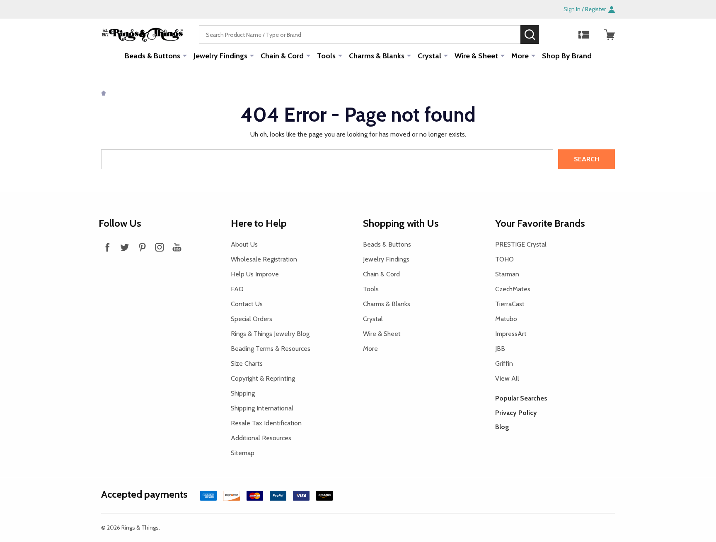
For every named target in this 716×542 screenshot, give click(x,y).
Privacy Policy (516, 413)
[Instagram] (159, 247)
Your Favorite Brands (540, 223)
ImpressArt (511, 334)
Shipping (243, 393)
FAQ (237, 289)
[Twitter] (124, 247)
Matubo (506, 319)
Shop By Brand (567, 55)
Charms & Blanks (376, 55)
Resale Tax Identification (266, 423)
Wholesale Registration (264, 259)
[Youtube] (177, 247)
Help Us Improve (255, 274)
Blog (502, 427)
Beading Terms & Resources (270, 349)
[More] (185, 55)
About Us (244, 244)
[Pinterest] (142, 247)
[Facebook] (107, 247)
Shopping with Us (401, 223)
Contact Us (247, 304)
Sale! (551, 34)
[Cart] (609, 34)
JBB (500, 349)
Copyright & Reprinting (263, 378)
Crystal (429, 55)
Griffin (504, 363)
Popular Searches (521, 398)
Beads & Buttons (152, 55)
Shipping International (262, 408)
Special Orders (251, 319)
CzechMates (512, 289)
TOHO (504, 259)
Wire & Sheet (476, 55)
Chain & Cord (282, 55)
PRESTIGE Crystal (521, 244)
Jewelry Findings (220, 55)
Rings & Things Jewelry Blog (270, 334)
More (520, 55)
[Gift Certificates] (583, 34)
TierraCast (510, 304)
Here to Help (259, 223)
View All (507, 378)
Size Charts (247, 363)
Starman (507, 274)
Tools (326, 55)
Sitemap (242, 453)
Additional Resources (261, 438)
